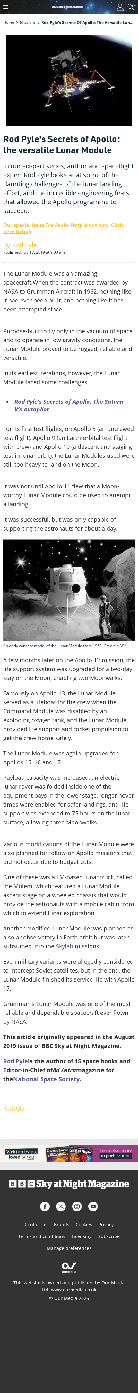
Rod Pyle (15, 1061)
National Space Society (46, 1079)
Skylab (64, 946)
